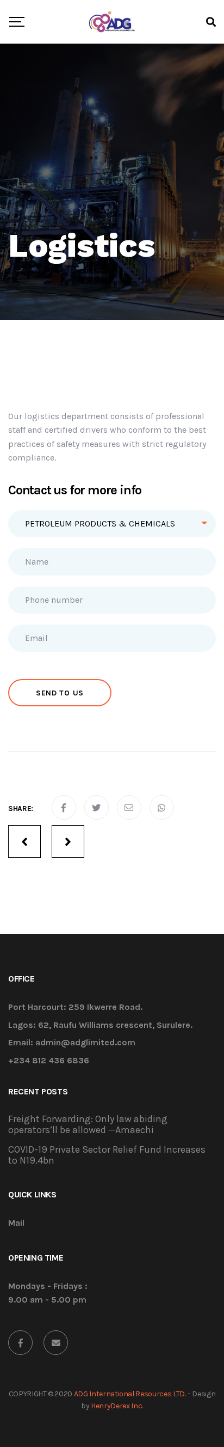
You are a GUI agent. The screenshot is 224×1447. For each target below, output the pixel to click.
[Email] (55, 1342)
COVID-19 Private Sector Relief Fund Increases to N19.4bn (107, 1154)
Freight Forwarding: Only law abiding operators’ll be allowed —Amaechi (87, 1124)
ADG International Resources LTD (129, 1393)
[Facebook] (20, 1342)
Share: (20, 808)
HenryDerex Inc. (117, 1405)
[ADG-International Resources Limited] (112, 22)
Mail (16, 1223)
